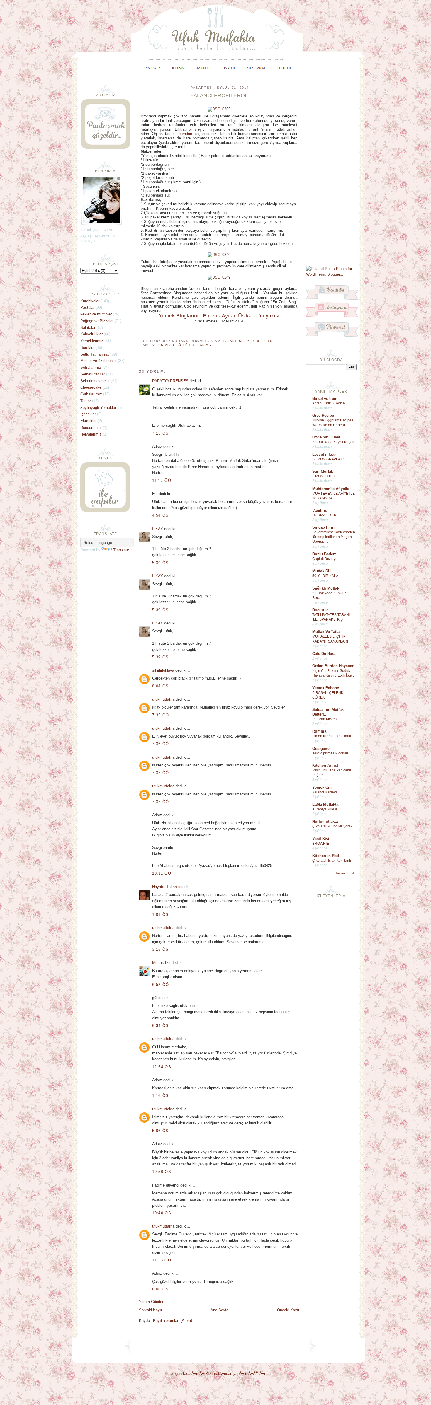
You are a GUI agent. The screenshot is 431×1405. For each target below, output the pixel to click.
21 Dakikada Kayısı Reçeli (333, 442)
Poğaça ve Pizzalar (96, 321)
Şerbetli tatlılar (92, 374)
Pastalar (165, 344)
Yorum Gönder (151, 1302)
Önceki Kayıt (288, 1310)
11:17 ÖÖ (161, 480)
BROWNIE (320, 843)
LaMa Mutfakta (325, 804)
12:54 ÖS (161, 1067)
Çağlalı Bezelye (324, 559)
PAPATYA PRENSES (170, 381)
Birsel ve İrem (324, 398)
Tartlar (85, 401)
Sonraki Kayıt (150, 1310)
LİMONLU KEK (324, 476)
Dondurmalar (91, 427)
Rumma (319, 731)
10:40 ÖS (161, 1213)
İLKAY (157, 529)
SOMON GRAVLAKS (328, 459)
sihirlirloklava (163, 670)
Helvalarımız (91, 434)
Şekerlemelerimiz (95, 381)
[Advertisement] (331, 170)
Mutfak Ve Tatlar (326, 631)
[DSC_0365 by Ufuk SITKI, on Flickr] (219, 109)
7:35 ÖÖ (160, 715)
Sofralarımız (90, 367)
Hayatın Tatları (164, 887)
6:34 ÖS (160, 1025)
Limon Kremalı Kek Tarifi (331, 736)
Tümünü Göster (346, 873)
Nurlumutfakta (325, 821)
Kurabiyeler (89, 301)
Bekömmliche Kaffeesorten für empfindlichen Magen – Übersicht (333, 537)
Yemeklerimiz (91, 341)
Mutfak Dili (322, 571)
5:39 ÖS (160, 563)
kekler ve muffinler (96, 314)
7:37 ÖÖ (160, 773)
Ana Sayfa (219, 1310)
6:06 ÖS (160, 1289)
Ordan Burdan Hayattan (333, 666)
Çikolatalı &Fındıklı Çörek (332, 826)
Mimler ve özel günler (98, 360)
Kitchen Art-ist (325, 765)
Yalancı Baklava (325, 792)
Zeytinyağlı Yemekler (98, 407)
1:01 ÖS (160, 914)
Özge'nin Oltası (326, 437)
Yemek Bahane (325, 688)
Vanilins (319, 510)
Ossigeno (321, 748)
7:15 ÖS (160, 433)
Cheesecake (90, 387)
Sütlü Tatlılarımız (194, 344)
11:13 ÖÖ (161, 1260)
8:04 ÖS (160, 686)
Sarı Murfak (322, 471)
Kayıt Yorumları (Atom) (172, 1320)
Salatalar (87, 327)
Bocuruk (320, 610)
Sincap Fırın (323, 527)
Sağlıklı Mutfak (325, 588)
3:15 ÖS (160, 949)
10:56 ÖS (161, 1172)
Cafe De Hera (323, 653)
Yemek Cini (322, 787)
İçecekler (88, 414)
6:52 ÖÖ (160, 984)
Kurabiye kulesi (324, 809)
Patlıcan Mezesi (324, 719)
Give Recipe (323, 415)
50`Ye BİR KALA (325, 576)
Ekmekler (88, 421)
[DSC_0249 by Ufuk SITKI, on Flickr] (219, 277)
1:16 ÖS (160, 1095)
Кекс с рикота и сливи (330, 753)
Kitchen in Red (325, 855)
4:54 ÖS (160, 515)
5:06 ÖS (160, 1131)
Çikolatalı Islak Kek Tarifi (331, 860)
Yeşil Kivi (320, 838)
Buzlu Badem (324, 554)
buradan (185, 134)
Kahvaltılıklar (91, 334)
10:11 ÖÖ (161, 873)
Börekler (87, 347)
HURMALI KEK (324, 515)
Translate (121, 550)
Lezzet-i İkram (325, 454)
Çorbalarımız (91, 394)
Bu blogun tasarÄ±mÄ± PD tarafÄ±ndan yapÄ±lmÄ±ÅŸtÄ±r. (215, 1373)
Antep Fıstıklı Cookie (328, 403)
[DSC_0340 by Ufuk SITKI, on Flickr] (219, 254)
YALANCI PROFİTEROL (219, 95)
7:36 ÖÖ (160, 744)
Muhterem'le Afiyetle (330, 488)
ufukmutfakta (163, 699)
